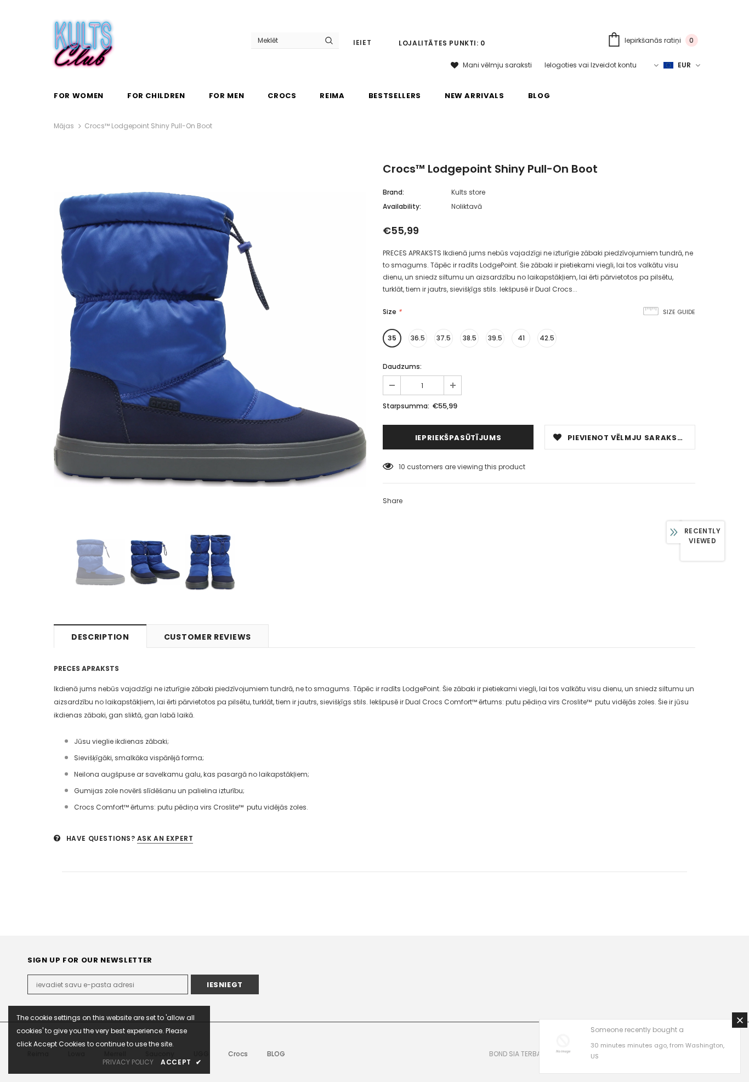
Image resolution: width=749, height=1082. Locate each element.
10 (402, 466)
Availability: (402, 206)
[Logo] (84, 42)
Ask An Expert (165, 838)
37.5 (443, 338)
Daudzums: (402, 366)
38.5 (469, 338)
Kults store (468, 192)
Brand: (393, 192)
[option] (210, 339)
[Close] (739, 1020)
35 (392, 338)
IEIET (362, 42)
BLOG (276, 1053)
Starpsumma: (406, 406)
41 (521, 338)
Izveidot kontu (614, 65)
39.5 (495, 338)
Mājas (64, 125)
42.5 (547, 338)
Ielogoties (561, 65)
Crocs (238, 1053)
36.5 (418, 338)
